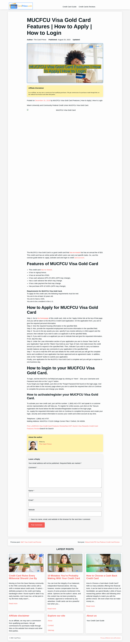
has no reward (75, 252)
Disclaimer (118, 638)
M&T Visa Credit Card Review (31, 542)
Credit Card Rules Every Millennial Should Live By (23, 577)
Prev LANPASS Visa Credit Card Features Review (46, 426)
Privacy (102, 638)
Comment (32, 467)
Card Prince (17, 638)
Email (31, 500)
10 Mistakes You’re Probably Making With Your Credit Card (64, 577)
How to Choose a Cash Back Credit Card (101, 577)
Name (31, 491)
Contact (51, 625)
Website (31, 510)
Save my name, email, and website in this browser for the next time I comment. (61, 519)
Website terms (110, 638)
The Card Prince (45, 444)
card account (79, 258)
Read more (13, 604)
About (50, 621)
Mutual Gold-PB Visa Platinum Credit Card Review (102, 542)
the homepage (42, 318)
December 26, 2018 (42, 100)
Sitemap (51, 630)
